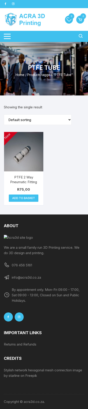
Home (20, 75)
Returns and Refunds (20, 344)
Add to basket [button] (23, 198)
